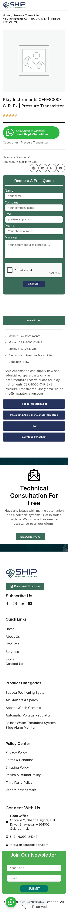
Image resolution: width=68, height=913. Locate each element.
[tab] (34, 320)
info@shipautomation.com (24, 393)
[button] (62, 5)
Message (11, 237)
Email (8, 214)
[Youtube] (30, 603)
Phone (9, 226)
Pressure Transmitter (26, 15)
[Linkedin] (22, 603)
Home (6, 15)
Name (9, 190)
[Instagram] (15, 603)
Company (12, 202)
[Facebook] (7, 603)
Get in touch (28, 162)
